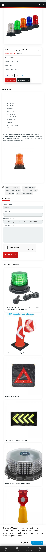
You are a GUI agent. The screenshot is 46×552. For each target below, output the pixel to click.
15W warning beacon (28, 187)
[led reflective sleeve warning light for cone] (23, 332)
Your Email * (8, 211)
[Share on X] (12, 75)
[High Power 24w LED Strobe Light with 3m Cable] (23, 462)
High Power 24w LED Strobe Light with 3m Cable (17, 483)
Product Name (9, 218)
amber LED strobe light (12, 187)
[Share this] (7, 75)
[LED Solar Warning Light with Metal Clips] (23, 506)
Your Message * (9, 225)
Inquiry (11, 80)
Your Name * (8, 204)
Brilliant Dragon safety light (25, 193)
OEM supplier (10, 193)
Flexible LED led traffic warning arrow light (16, 440)
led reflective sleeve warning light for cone (16, 353)
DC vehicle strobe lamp (30, 190)
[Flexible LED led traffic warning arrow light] (23, 419)
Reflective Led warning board (12, 396)
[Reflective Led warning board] (23, 375)
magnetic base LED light (13, 190)
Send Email (24, 80)
